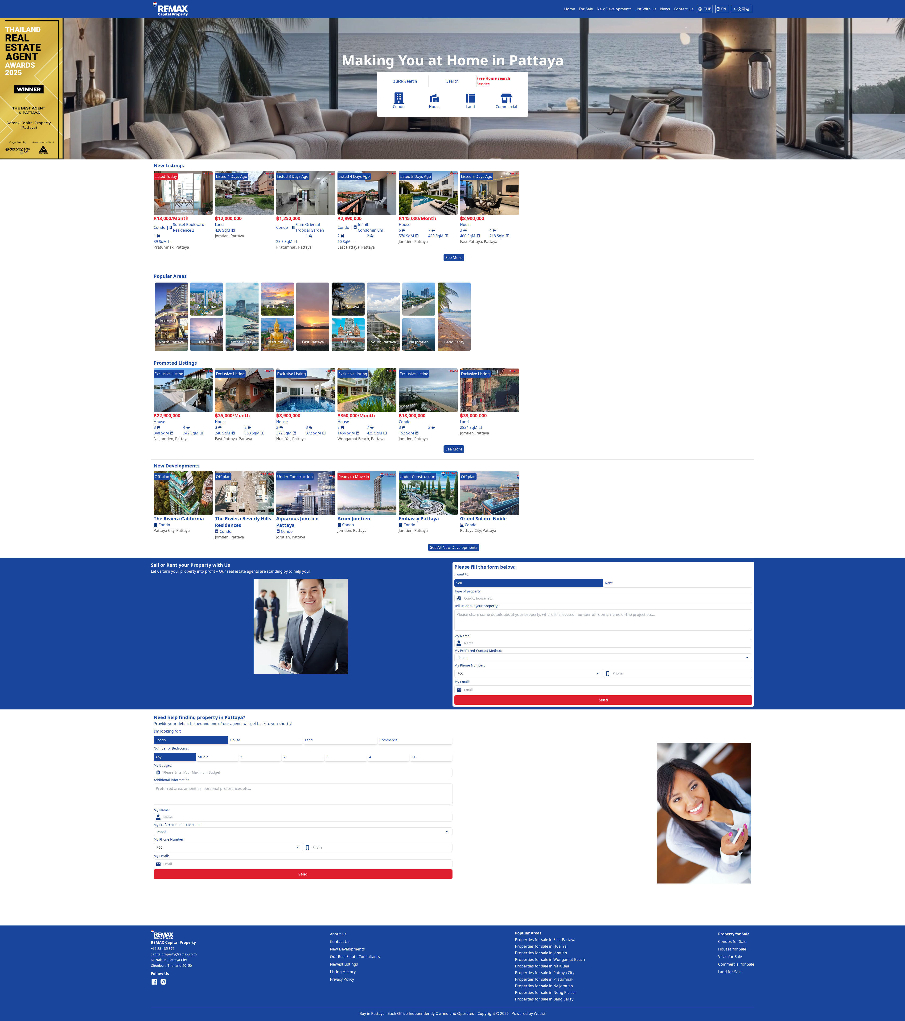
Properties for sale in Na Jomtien (544, 985)
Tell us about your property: (476, 606)
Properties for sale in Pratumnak (544, 979)
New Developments (347, 949)
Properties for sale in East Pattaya (545, 939)
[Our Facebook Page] (154, 981)
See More (453, 257)
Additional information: (172, 780)
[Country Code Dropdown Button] (298, 847)
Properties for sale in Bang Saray (544, 999)
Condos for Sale (732, 941)
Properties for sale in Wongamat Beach (550, 959)
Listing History (343, 971)
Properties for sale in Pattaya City (544, 972)
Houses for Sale (732, 949)
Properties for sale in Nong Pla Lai (545, 992)
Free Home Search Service (493, 81)
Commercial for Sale (736, 964)
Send (603, 700)
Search (452, 81)
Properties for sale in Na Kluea (542, 966)
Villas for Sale (730, 956)
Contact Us (340, 941)
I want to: (461, 574)
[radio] (528, 583)
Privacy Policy (342, 979)
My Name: (462, 636)
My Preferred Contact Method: (478, 650)
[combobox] (529, 673)
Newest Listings (344, 964)
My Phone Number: (469, 665)
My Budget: (163, 765)
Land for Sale (729, 971)
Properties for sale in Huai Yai (541, 946)
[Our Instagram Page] (163, 981)
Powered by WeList (529, 1013)
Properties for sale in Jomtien (541, 952)
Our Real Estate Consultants (355, 956)
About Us (338, 934)
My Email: (462, 681)
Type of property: (467, 591)
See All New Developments (453, 547)
